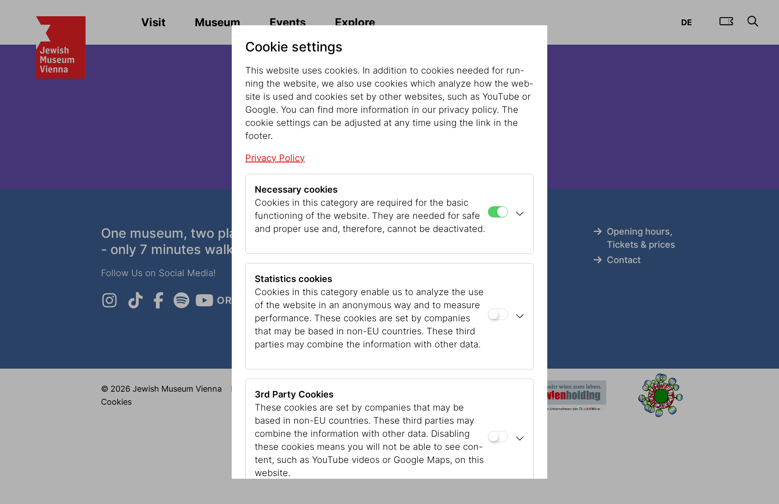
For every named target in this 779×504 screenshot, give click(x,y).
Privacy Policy (275, 158)
